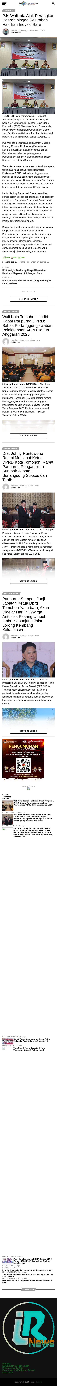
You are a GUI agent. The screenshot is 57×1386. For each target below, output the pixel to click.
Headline (25, 262)
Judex (39, 1382)
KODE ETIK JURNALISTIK (15, 1366)
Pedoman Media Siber (13, 1368)
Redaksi (6, 1363)
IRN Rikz (16, 342)
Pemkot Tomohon (40, 262)
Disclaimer (7, 1372)
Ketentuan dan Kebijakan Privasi (18, 1370)
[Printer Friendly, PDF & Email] (14, 257)
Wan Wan (16, 32)
